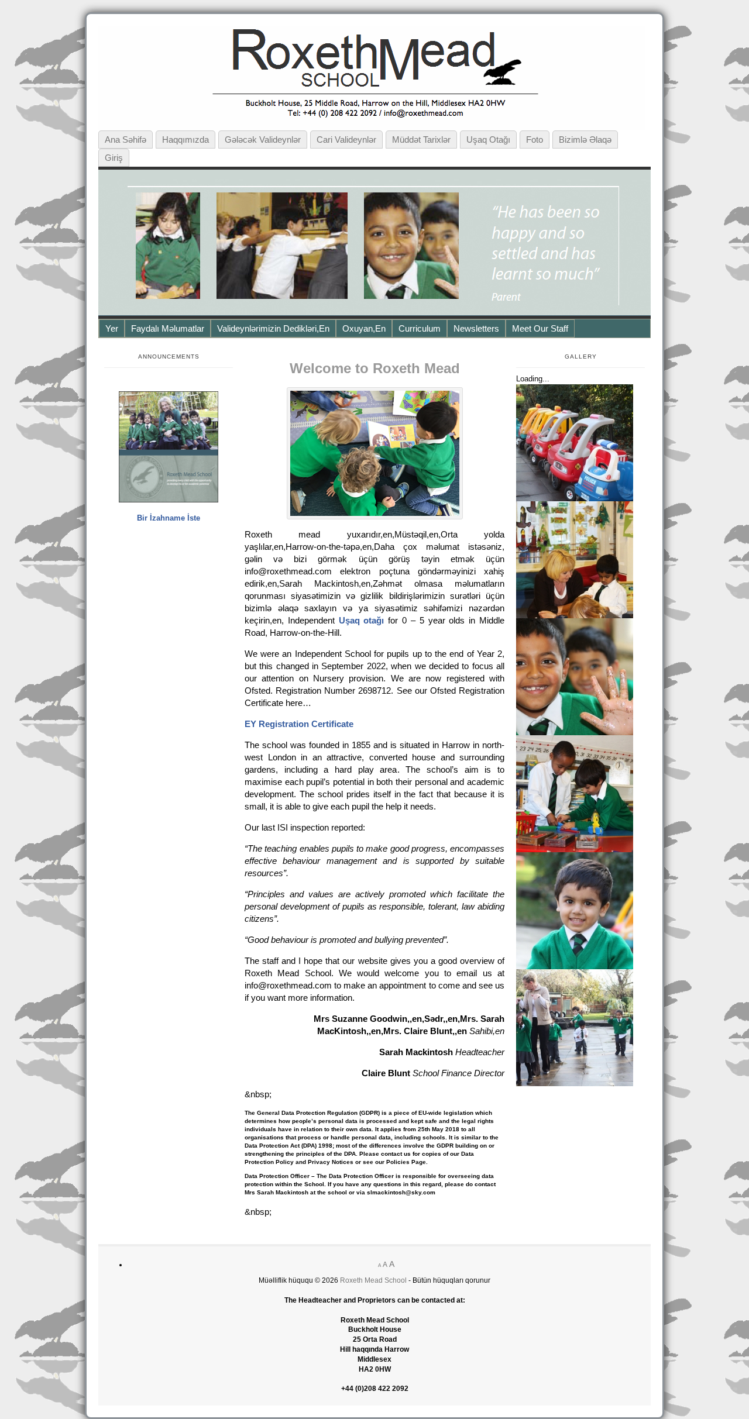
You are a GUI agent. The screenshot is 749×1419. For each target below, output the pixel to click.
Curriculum (419, 328)
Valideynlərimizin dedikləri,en (273, 328)
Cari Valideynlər (346, 139)
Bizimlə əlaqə (585, 139)
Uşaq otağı (488, 139)
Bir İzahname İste (168, 518)
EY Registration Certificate (299, 724)
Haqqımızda (185, 139)
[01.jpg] (574, 732)
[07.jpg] (574, 849)
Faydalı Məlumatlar (167, 328)
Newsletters (476, 328)
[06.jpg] (574, 615)
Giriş (114, 158)
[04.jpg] (574, 1083)
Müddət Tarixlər (421, 139)
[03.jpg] (574, 498)
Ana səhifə (125, 139)
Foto (534, 139)
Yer (111, 328)
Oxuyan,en (364, 328)
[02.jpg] (574, 966)
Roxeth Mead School (373, 1280)
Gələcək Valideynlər (263, 139)
